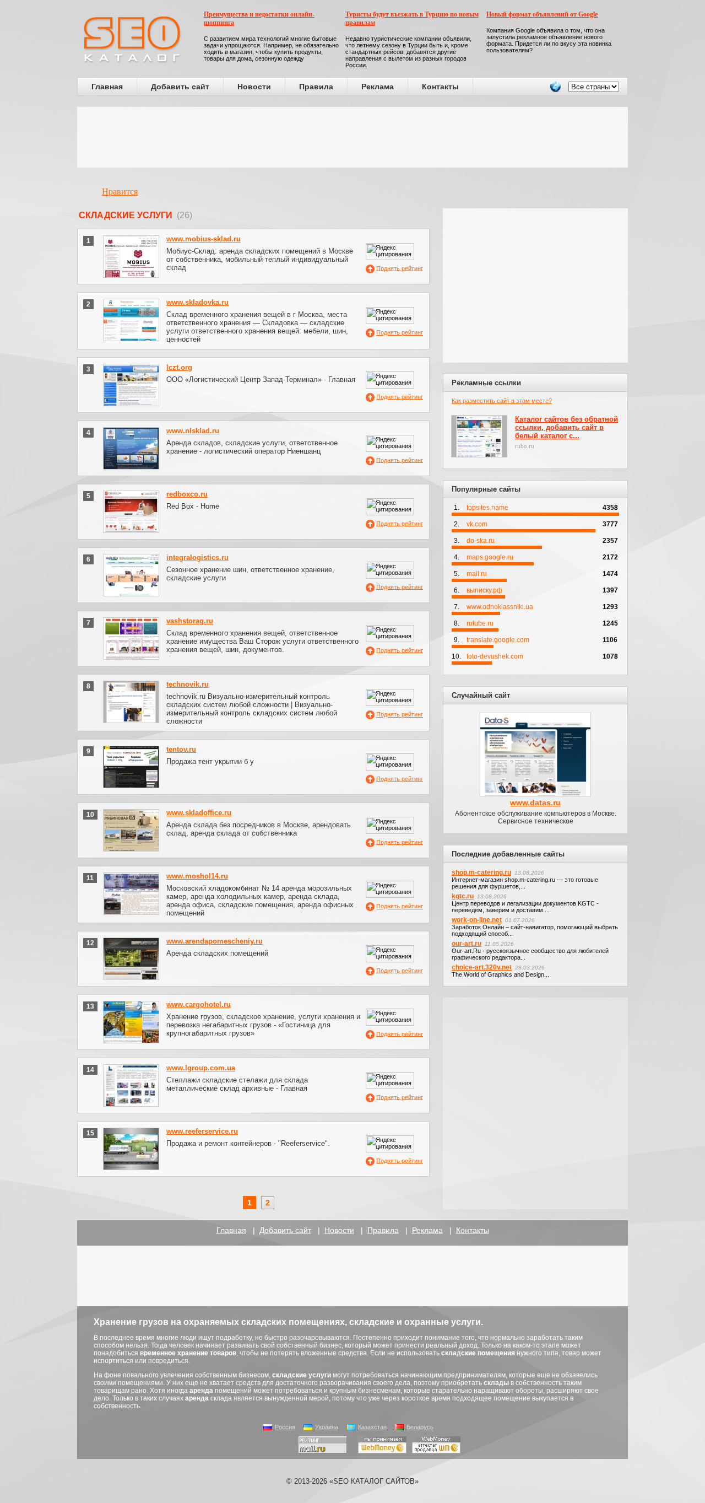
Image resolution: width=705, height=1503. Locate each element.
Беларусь (419, 1427)
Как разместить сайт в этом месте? (502, 400)
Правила (316, 86)
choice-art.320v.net (482, 967)
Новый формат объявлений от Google (542, 14)
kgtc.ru (463, 896)
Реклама (377, 86)
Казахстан (372, 1427)
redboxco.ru (187, 494)
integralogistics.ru (197, 557)
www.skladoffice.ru (198, 813)
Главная (107, 86)
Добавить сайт (180, 86)
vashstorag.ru (189, 621)
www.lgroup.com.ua (200, 1068)
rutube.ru (480, 623)
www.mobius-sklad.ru (203, 239)
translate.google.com (498, 640)
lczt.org (179, 367)
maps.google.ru (490, 557)
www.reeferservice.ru (202, 1131)
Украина (326, 1427)
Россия (285, 1427)
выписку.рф (484, 590)
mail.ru (477, 574)
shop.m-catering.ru (481, 872)
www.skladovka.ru (197, 302)
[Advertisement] (352, 137)
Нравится (120, 191)
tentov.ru (181, 749)
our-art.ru (466, 943)
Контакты (440, 86)
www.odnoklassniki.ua (500, 607)
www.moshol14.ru (197, 876)
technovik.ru (187, 684)
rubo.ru (524, 446)
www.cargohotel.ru (198, 1004)
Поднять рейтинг (399, 268)
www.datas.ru (535, 802)
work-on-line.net (477, 920)
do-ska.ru (481, 541)
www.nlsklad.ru (192, 431)
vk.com (477, 524)
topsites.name (487, 507)
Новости (254, 86)
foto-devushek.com (495, 656)
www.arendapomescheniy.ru (214, 941)
